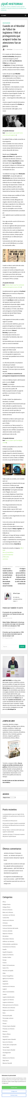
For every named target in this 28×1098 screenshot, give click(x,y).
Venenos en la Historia (9, 1058)
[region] (14, 1085)
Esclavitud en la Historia (9, 947)
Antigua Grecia (6, 904)
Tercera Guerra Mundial (9, 1050)
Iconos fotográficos (8, 976)
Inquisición (5, 984)
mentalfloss (10, 552)
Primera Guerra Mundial (9, 1026)
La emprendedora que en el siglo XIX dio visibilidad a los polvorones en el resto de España (14, 816)
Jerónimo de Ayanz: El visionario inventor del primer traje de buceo (14, 858)
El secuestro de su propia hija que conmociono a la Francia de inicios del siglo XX (13, 614)
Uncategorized (6, 23)
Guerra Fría (5, 968)
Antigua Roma (6, 907)
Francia (4, 962)
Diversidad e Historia (8, 939)
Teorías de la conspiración (10, 1044)
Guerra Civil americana (9, 965)
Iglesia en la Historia (8, 978)
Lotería (4, 994)
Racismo (5, 1031)
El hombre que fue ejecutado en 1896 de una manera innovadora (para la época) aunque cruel (13, 634)
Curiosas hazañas (7, 925)
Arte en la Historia (7, 910)
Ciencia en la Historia (8, 920)
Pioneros (5, 1021)
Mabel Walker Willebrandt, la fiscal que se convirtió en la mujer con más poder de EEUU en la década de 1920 (13, 624)
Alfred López (10, 49)
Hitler (4, 973)
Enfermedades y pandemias (10, 944)
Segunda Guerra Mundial (9, 1039)
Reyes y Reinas (7, 1034)
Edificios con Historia (8, 941)
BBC (21, 548)
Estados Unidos (7, 957)
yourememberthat (8, 554)
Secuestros (6, 1037)
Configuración (14, 1091)
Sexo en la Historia (8, 1042)
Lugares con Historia (8, 999)
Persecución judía (7, 1015)
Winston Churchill (7, 1063)
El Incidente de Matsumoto (10, 820)
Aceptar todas (14, 1087)
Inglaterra (5, 981)
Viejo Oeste (6, 1060)
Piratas (4, 1023)
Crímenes (5, 923)
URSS (4, 1055)
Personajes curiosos (8, 1018)
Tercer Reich (6, 1047)
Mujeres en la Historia (8, 1010)
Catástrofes (6, 917)
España (4, 949)
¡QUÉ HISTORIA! (12, 4)
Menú (4, 15)
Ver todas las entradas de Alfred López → (17, 599)
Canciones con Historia (9, 915)
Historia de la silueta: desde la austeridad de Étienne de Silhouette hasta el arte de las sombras (14, 825)
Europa (4, 960)
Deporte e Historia (7, 933)
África (4, 902)
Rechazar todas (14, 1095)
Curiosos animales (7, 931)
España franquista (7, 952)
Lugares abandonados (9, 997)
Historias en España (8, 970)
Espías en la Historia (8, 954)
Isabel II (5, 989)
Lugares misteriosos (8, 1002)
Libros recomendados (8, 992)
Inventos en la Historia (9, 986)
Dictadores (5, 936)
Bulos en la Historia (8, 912)
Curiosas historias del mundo (10, 928)
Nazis (4, 1013)
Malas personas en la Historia (10, 1005)
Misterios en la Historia (9, 1007)
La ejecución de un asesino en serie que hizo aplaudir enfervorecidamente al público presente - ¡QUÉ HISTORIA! (14, 866)
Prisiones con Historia (8, 1029)
